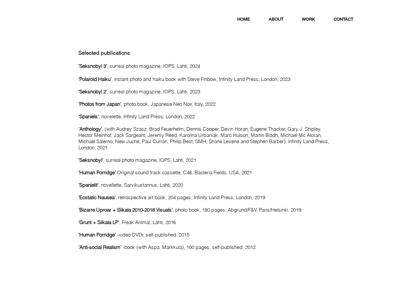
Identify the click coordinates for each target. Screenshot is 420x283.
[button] (308, 19)
